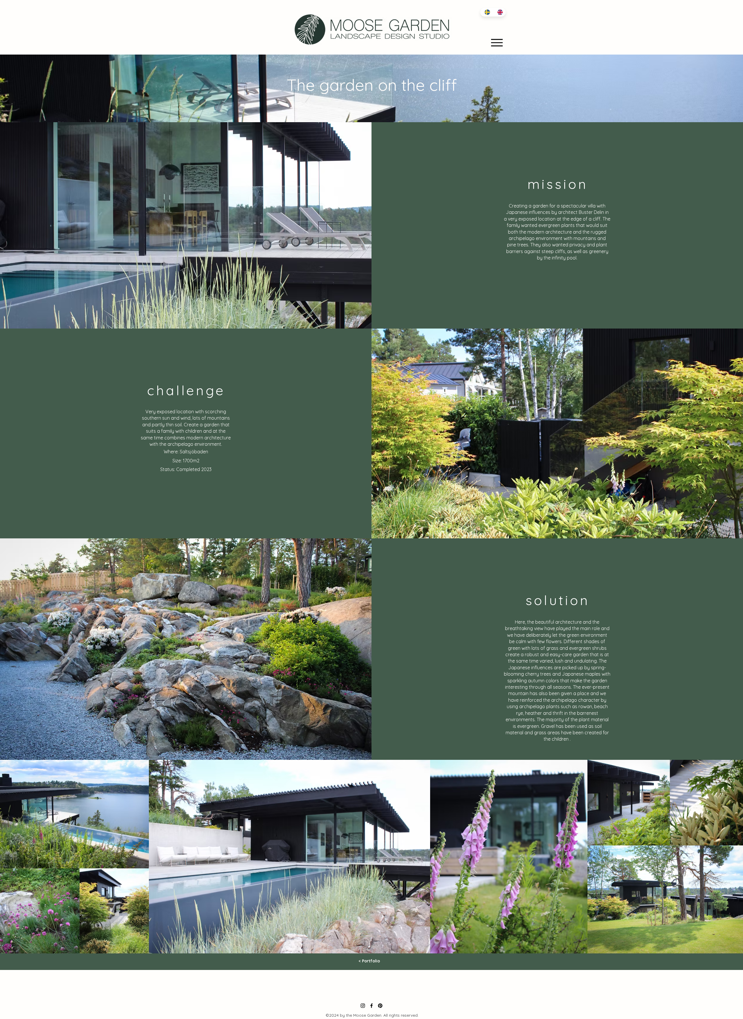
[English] (499, 12)
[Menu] (497, 42)
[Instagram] (363, 1006)
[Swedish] (486, 12)
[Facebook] (371, 1006)
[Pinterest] (380, 1006)
